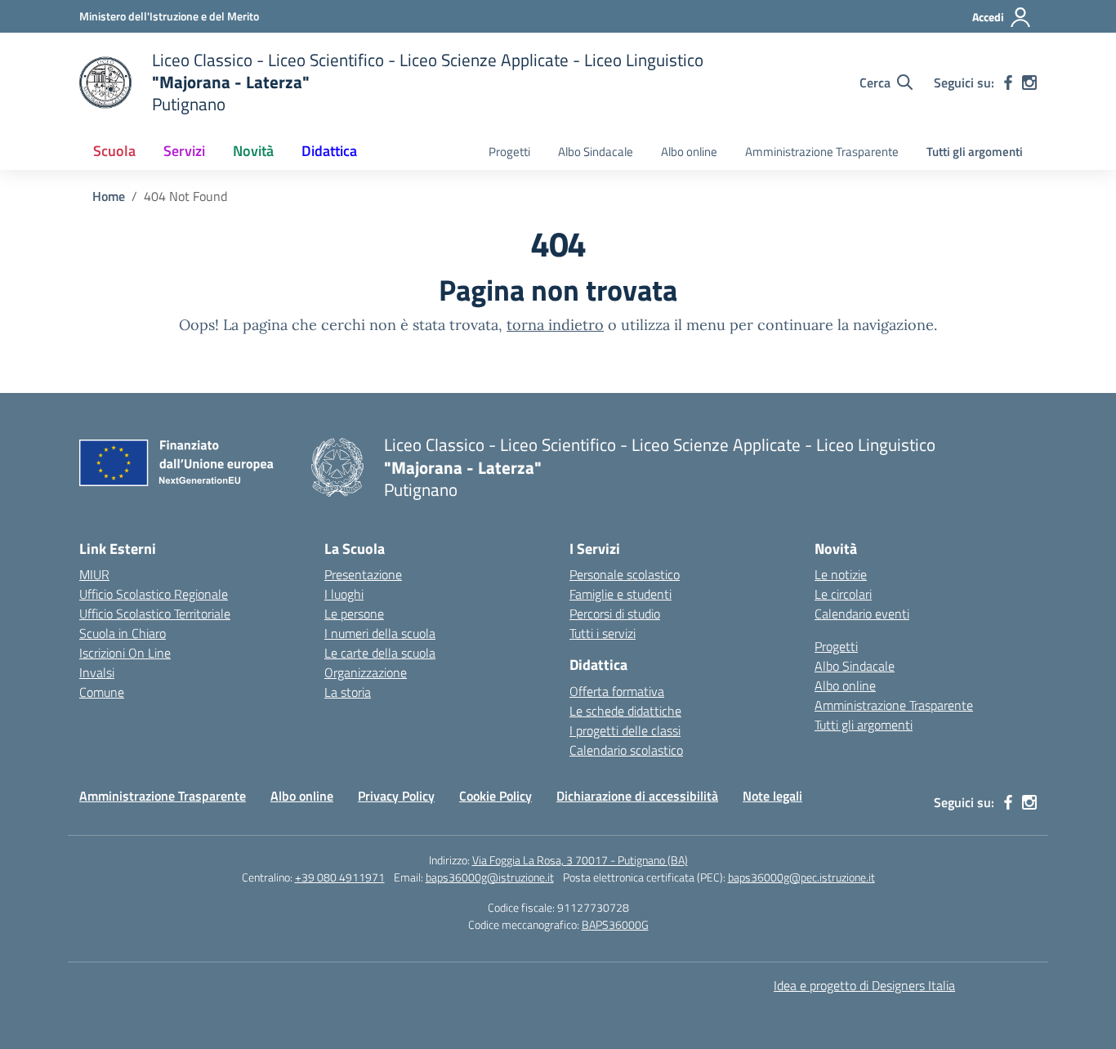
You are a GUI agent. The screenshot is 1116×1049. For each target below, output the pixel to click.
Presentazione (363, 574)
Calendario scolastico (626, 750)
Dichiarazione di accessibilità (637, 796)
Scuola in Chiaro (122, 633)
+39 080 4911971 (340, 877)
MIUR (94, 574)
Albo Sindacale (595, 151)
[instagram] (1029, 82)
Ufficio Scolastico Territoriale (154, 613)
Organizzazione (365, 672)
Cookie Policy (495, 796)
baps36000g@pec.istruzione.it (801, 877)
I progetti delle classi (625, 730)
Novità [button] (253, 151)
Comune (101, 692)
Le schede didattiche (625, 711)
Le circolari (843, 594)
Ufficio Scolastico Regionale (153, 594)
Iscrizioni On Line (125, 653)
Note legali (772, 796)
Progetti (509, 151)
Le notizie (841, 574)
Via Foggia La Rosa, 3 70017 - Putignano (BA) (580, 859)
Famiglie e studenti (620, 594)
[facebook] (1008, 82)
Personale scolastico (624, 574)
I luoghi (344, 594)
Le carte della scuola (379, 653)
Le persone (354, 613)
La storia (347, 692)
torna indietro (555, 324)
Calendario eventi (862, 613)
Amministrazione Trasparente (822, 151)
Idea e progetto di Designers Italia (864, 985)
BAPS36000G (615, 924)
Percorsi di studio (614, 613)
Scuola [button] (114, 151)
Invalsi (96, 672)
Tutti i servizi (602, 633)
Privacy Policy (396, 796)
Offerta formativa (616, 691)
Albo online (689, 151)
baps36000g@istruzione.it (490, 877)
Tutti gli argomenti (974, 151)
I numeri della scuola (379, 633)
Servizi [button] (184, 151)
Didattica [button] (329, 151)
